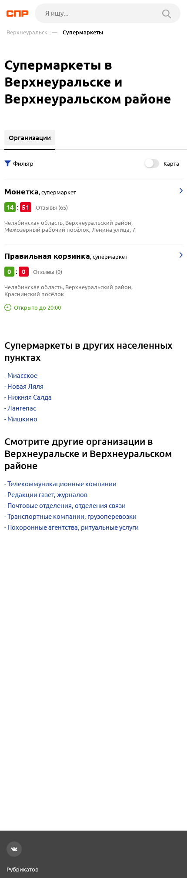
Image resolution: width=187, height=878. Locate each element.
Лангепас (21, 408)
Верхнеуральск (27, 32)
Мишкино (22, 419)
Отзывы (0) (47, 271)
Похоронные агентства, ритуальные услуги (73, 527)
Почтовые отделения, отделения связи (66, 505)
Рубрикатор (23, 869)
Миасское (22, 375)
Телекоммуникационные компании (62, 484)
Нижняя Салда (29, 397)
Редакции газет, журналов (47, 494)
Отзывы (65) (52, 207)
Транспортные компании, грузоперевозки (72, 516)
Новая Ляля (25, 386)
